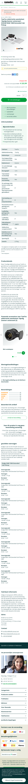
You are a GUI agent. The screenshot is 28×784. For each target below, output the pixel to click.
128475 (17, 224)
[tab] (12, 356)
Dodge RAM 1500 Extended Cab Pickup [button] (10, 464)
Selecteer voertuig (10, 13)
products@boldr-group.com (11, 631)
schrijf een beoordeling (14, 418)
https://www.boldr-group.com (11, 634)
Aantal (18, 95)
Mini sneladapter (8, 349)
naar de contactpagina (10, 684)
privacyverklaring (18, 774)
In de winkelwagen (15, 100)
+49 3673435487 (7, 636)
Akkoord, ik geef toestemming (13, 780)
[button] (21, 2)
